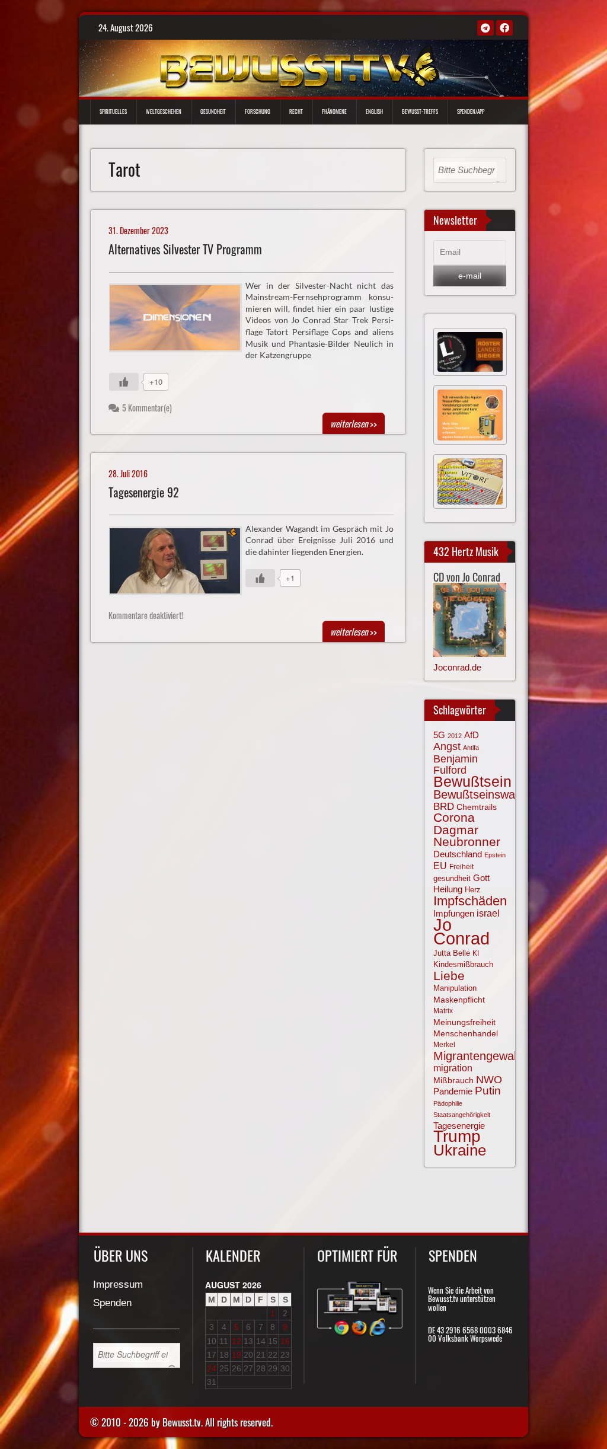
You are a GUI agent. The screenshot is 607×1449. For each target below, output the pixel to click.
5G (439, 735)
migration (452, 1067)
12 (236, 1341)
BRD (443, 806)
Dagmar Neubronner (466, 835)
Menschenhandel (465, 1033)
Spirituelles (113, 111)
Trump (457, 1136)
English (374, 111)
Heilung (447, 889)
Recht (296, 111)
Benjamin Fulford (455, 764)
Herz (473, 889)
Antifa (471, 747)
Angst (447, 746)
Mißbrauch (453, 1080)
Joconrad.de (457, 667)
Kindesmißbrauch (463, 964)
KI (475, 953)
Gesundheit (213, 111)
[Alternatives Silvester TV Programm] (180, 321)
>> (353, 423)
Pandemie (452, 1091)
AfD (471, 735)
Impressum (118, 1285)
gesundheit (452, 878)
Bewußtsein (472, 782)
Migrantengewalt (476, 1055)
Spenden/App (470, 111)
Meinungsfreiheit (464, 1022)
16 (285, 1341)
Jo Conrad (461, 931)
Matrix (443, 1011)
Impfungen (453, 913)
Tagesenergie (459, 1126)
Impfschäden (470, 900)
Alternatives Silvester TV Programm (185, 249)
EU (440, 865)
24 (211, 1368)
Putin (488, 1090)
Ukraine (459, 1150)
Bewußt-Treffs (420, 111)
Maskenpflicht (459, 999)
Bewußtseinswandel (485, 794)
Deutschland (457, 854)
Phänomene (334, 111)
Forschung (257, 111)
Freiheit (461, 867)
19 (236, 1354)
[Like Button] (124, 382)
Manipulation (455, 988)
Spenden (112, 1303)
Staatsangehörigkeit (461, 1114)
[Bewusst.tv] (299, 66)
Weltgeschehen (163, 111)
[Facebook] (504, 28)
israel (488, 913)
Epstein (495, 854)
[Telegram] (485, 28)
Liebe (449, 975)
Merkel (444, 1045)
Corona (454, 817)
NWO (489, 1079)
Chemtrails (476, 807)
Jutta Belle (451, 953)
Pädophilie (447, 1103)
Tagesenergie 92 (143, 492)
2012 (455, 735)
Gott (481, 878)
